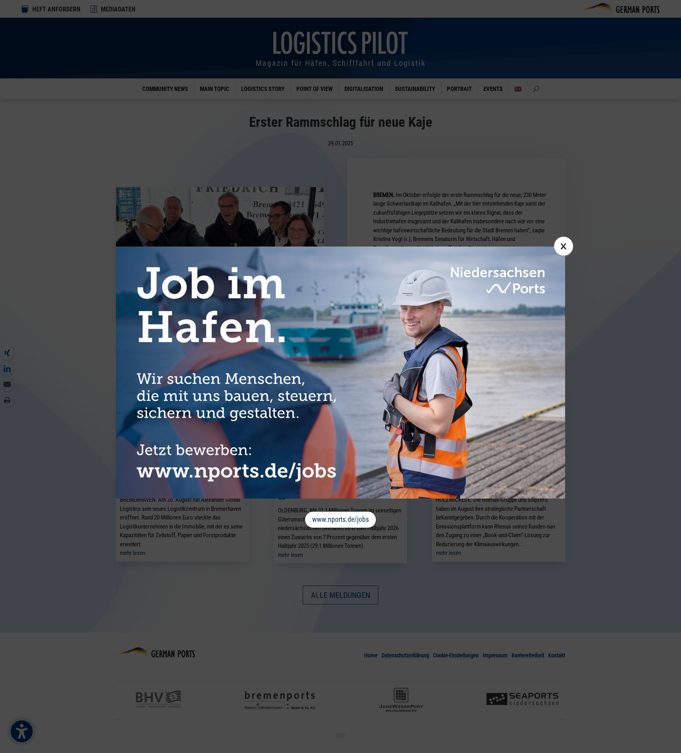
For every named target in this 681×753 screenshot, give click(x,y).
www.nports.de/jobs (340, 519)
